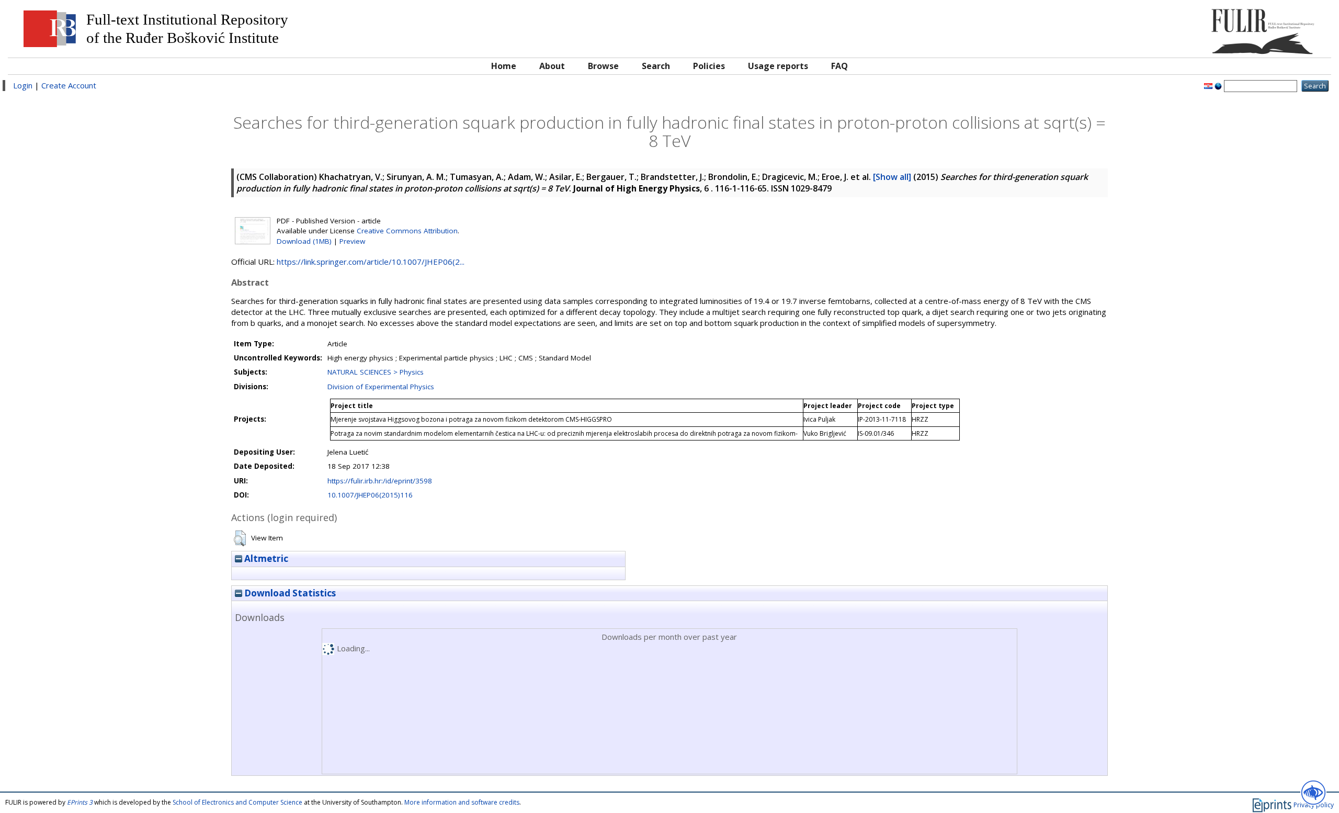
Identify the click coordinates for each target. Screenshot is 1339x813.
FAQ (839, 66)
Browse (603, 66)
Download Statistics (289, 593)
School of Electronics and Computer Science (237, 802)
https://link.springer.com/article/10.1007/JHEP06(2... (370, 261)
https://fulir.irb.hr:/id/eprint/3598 (379, 480)
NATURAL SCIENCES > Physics (375, 372)
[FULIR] (1159, 27)
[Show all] (892, 177)
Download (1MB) (304, 241)
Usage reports (778, 66)
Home (503, 66)
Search (656, 66)
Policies (709, 66)
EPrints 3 (80, 802)
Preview (352, 241)
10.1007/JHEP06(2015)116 (370, 495)
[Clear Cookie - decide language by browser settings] (1218, 85)
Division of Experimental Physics (380, 386)
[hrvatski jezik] (1208, 85)
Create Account (68, 85)
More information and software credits (461, 802)
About (552, 66)
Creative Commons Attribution (407, 230)
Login (22, 85)
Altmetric (265, 558)
